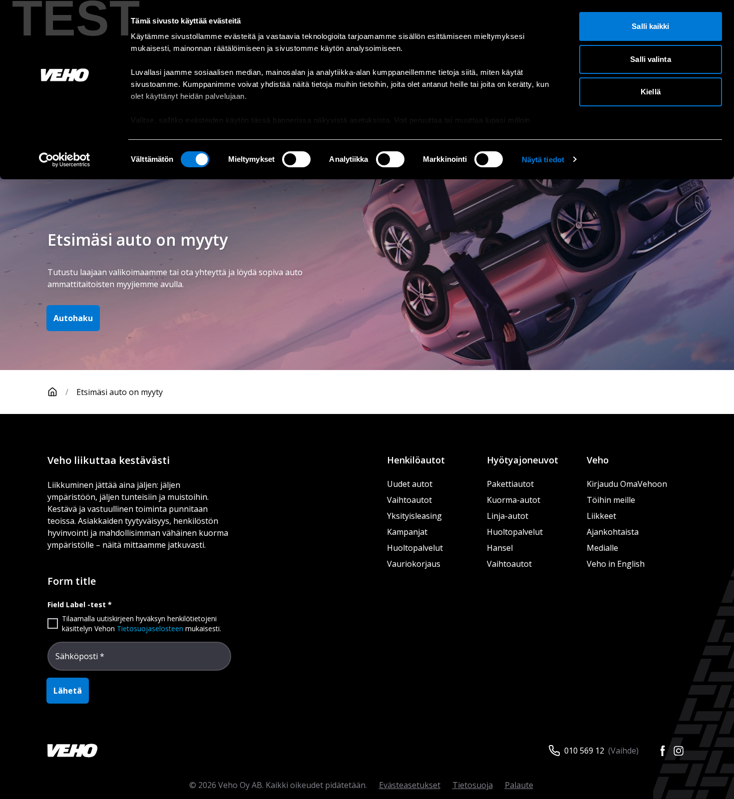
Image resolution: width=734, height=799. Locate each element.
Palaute (519, 785)
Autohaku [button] (73, 318)
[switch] (296, 159)
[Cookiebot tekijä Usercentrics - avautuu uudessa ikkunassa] (64, 159)
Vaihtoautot (409, 499)
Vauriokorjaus (413, 563)
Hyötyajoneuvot (522, 460)
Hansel (500, 547)
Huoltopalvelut (415, 547)
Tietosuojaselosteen (150, 628)
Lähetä (67, 690)
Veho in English (616, 563)
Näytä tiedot (543, 159)
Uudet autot (409, 483)
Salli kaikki (650, 26)
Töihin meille (611, 499)
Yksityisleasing (414, 515)
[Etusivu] (52, 392)
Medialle (602, 547)
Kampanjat (407, 531)
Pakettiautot (510, 483)
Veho (598, 460)
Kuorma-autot (513, 499)
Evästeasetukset (409, 785)
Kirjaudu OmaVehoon (627, 483)
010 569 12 (584, 750)
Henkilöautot (416, 460)
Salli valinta (650, 59)
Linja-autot (507, 515)
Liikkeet (601, 515)
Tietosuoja (472, 785)
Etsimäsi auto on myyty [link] (119, 392)
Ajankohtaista (613, 531)
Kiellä (651, 91)
